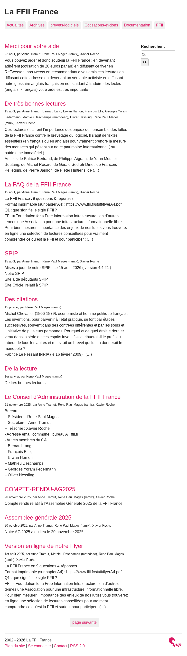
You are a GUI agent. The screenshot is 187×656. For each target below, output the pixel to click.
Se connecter (39, 646)
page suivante (84, 622)
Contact (60, 646)
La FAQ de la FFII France (38, 184)
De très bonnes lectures (35, 103)
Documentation (137, 25)
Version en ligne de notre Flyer (44, 546)
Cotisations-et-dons (101, 25)
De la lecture (21, 368)
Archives (37, 25)
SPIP (11, 253)
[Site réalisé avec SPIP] (175, 642)
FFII (159, 25)
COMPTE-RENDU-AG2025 (40, 489)
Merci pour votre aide (32, 46)
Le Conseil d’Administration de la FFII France (63, 397)
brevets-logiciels (64, 25)
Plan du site (15, 646)
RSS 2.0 (77, 646)
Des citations (21, 299)
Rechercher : (153, 46)
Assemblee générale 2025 (38, 517)
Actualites (15, 25)
